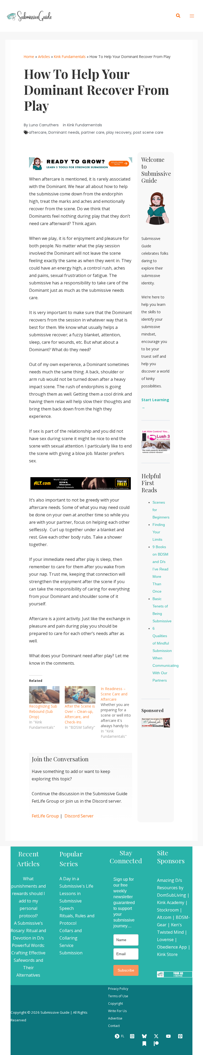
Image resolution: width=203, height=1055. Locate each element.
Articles (44, 56)
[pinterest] (181, 1036)
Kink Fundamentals (70, 56)
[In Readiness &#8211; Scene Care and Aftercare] (118, 712)
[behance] (145, 1043)
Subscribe (126, 970)
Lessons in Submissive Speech (70, 901)
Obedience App (172, 947)
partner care (92, 132)
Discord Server (79, 816)
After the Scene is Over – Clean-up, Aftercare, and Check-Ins (80, 714)
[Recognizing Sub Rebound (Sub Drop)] (44, 695)
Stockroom (168, 910)
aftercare (38, 132)
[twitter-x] (157, 1036)
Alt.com (164, 917)
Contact (114, 1025)
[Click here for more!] (80, 483)
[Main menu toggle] (192, 16)
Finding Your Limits (159, 532)
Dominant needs (63, 132)
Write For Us (117, 1011)
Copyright (115, 1003)
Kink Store (167, 954)
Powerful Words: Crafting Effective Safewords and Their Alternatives (28, 960)
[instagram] (132, 1036)
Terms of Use (118, 996)
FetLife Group (45, 816)
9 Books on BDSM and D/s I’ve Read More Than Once (160, 569)
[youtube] (169, 1036)
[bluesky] (145, 1036)
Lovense (165, 939)
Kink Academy (170, 902)
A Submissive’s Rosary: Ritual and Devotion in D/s (28, 930)
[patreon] (157, 1043)
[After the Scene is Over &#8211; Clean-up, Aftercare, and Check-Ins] (80, 695)
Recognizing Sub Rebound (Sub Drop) (43, 711)
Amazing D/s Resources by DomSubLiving (171, 887)
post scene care (148, 132)
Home (29, 56)
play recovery (118, 132)
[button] (178, 15)
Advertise (115, 1018)
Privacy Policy (118, 988)
